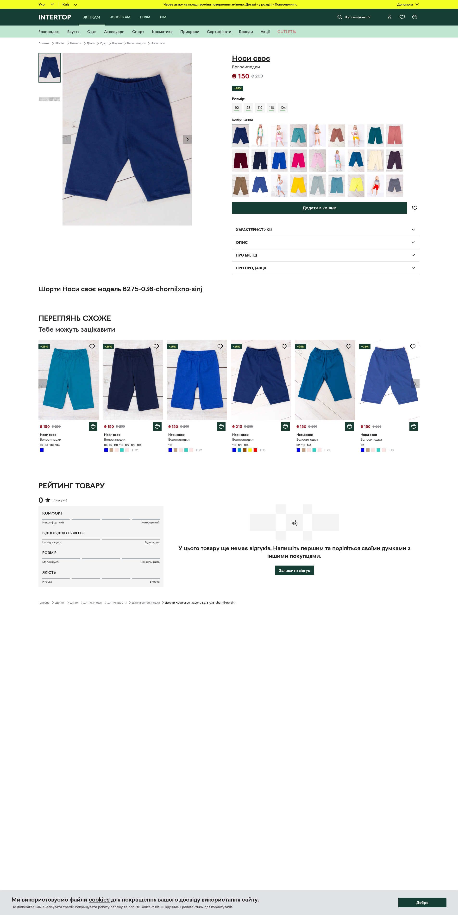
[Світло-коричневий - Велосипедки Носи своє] (260, 135)
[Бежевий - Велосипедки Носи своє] (375, 160)
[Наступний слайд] (187, 139)
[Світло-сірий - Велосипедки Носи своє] (317, 185)
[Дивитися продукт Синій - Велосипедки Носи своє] (68, 380)
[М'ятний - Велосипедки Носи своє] (336, 160)
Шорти (117, 43)
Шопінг (60, 43)
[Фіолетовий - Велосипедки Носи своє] (394, 160)
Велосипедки (136, 43)
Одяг (103, 43)
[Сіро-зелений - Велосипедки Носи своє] (394, 185)
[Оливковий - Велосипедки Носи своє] (240, 185)
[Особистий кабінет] (390, 17)
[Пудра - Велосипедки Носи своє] (394, 135)
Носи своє (158, 43)
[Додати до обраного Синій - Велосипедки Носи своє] (92, 346)
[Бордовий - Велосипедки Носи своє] (240, 160)
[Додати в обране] (415, 208)
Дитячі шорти (116, 602)
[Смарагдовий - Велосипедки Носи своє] (375, 135)
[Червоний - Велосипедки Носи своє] (375, 185)
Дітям (91, 43)
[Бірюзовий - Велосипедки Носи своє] (298, 135)
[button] (67, 139)
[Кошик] (415, 17)
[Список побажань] (402, 17)
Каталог (76, 43)
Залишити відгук (294, 570)
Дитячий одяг (92, 602)
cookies (99, 899)
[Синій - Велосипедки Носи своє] (260, 160)
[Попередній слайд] (67, 139)
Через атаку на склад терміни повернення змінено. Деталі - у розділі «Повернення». (230, 4)
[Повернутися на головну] (54, 17)
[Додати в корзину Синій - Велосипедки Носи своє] (93, 426)
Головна (44, 43)
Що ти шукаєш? (357, 17)
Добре (422, 902)
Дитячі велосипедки (146, 602)
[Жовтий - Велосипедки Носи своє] (356, 135)
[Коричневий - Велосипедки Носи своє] (336, 135)
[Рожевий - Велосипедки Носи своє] (279, 135)
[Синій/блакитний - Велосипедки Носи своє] (336, 185)
